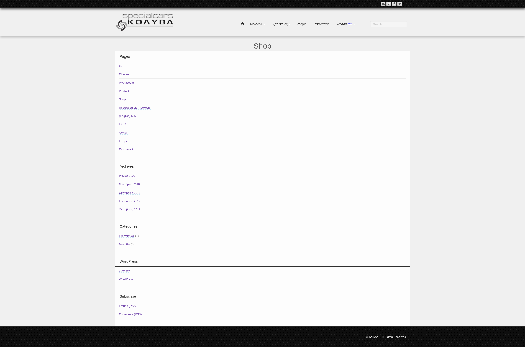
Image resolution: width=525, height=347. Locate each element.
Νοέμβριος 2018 (129, 184)
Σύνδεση (124, 270)
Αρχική (123, 132)
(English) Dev (127, 116)
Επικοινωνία (321, 24)
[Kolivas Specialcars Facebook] (394, 4)
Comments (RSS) (130, 314)
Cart (121, 66)
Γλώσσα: (342, 24)
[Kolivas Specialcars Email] (383, 4)
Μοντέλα (256, 24)
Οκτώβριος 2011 (129, 209)
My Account (126, 82)
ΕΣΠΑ (123, 124)
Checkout (125, 74)
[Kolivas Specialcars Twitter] (399, 4)
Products (124, 91)
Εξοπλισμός (279, 24)
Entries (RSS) (128, 306)
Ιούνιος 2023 (127, 176)
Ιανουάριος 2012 (129, 201)
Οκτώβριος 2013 (129, 192)
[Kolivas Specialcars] (144, 21)
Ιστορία (301, 24)
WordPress (126, 279)
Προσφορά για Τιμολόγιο (135, 107)
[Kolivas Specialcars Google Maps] (388, 4)
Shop (122, 99)
